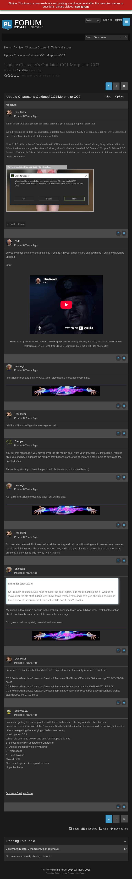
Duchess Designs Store (19, 793)
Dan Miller (22, 70)
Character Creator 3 (37, 47)
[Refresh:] (125, 848)
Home (8, 47)
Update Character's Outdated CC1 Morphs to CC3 (34, 55)
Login (106, 19)
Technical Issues (61, 47)
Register (117, 19)
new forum (82, 6)
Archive (18, 47)
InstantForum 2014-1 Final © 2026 (71, 869)
